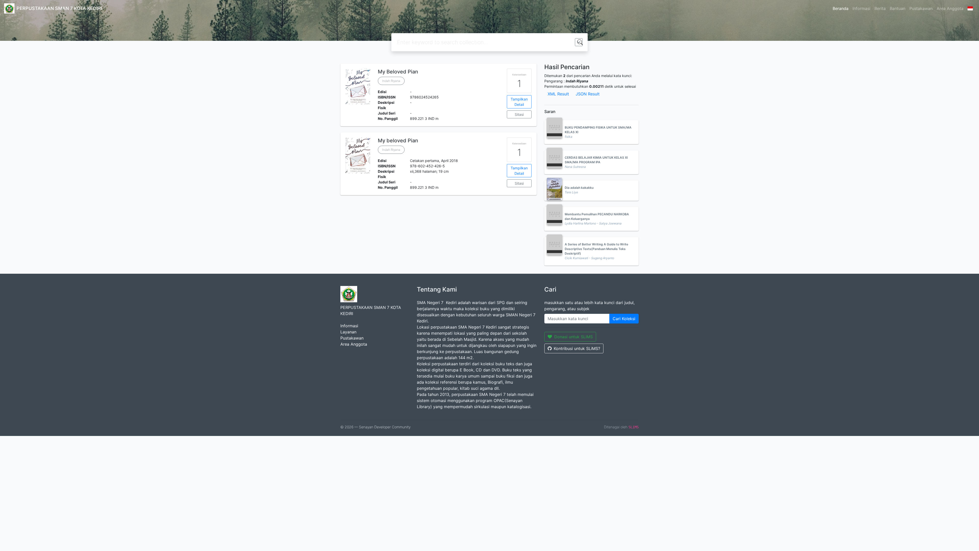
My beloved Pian (398, 140)
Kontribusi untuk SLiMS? (577, 348)
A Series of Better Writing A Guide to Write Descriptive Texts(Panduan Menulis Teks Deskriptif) (596, 248)
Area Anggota (950, 8)
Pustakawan (921, 8)
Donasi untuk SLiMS (573, 336)
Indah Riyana (391, 81)
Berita (880, 8)
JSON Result (588, 93)
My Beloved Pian (398, 72)
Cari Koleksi (624, 318)
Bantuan (897, 8)
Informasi (861, 8)
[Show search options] (579, 42)
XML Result (558, 93)
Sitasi (519, 114)
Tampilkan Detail (519, 102)
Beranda (840, 8)
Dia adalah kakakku (579, 188)
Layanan (348, 331)
